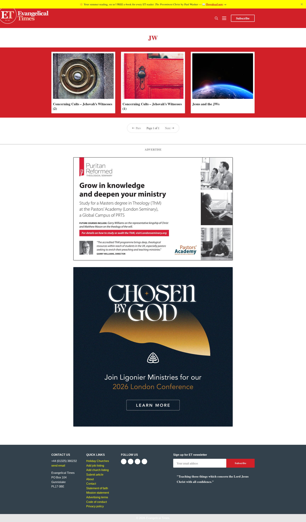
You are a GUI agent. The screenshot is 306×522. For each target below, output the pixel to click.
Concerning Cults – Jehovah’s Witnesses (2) (82, 106)
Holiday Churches (97, 460)
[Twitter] (130, 461)
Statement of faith (97, 488)
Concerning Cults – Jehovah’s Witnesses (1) (152, 106)
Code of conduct (96, 501)
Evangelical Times (157, 518)
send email (58, 465)
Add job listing (95, 465)
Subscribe (243, 18)
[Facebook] (123, 461)
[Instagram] (137, 461)
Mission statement (97, 492)
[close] (302, 4)
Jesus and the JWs (205, 103)
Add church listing (97, 470)
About (90, 479)
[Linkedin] (144, 461)
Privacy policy (95, 506)
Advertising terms (97, 497)
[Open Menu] (224, 18)
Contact (91, 483)
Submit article (94, 474)
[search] (216, 18)
